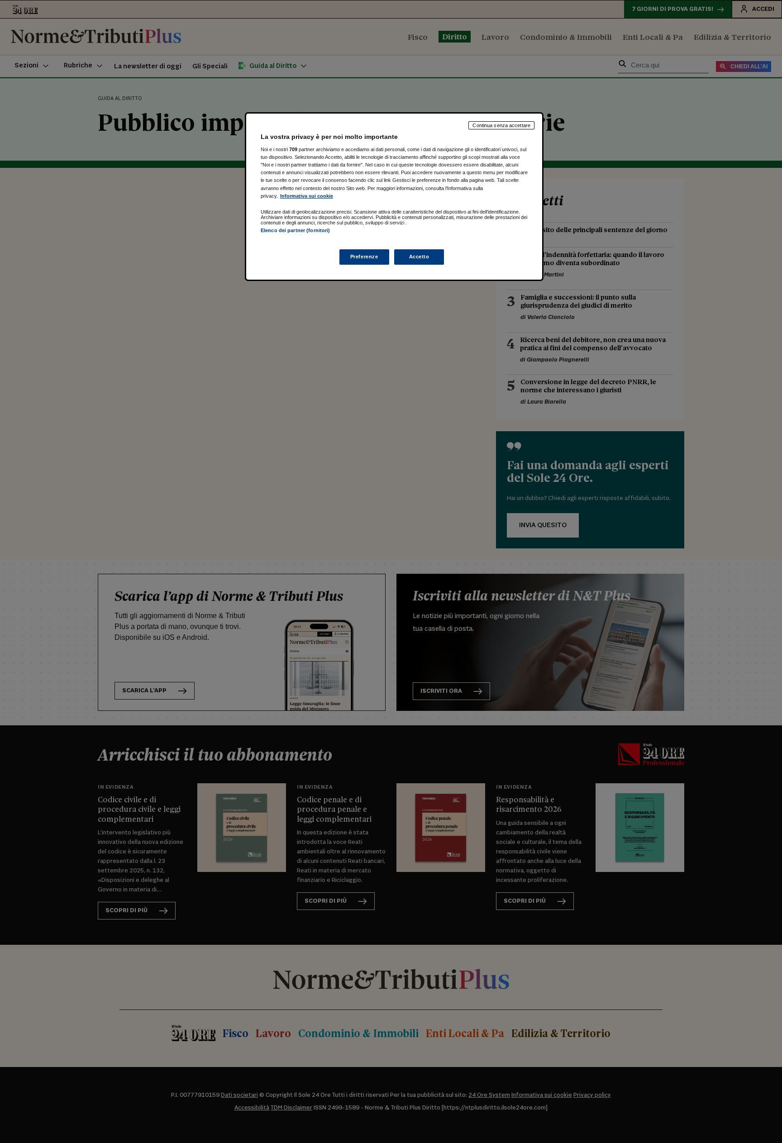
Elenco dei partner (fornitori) (295, 230)
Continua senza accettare (501, 125)
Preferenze (364, 256)
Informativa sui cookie (306, 196)
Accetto (419, 256)
